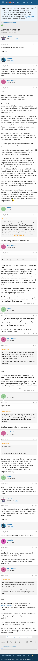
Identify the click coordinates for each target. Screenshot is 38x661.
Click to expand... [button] (19, 235)
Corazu (4, 32)
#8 (36, 402)
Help (23, 656)
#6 (36, 315)
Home (28, 656)
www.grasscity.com (7, 605)
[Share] (33, 44)
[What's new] (32, 2)
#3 (36, 88)
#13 (36, 547)
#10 (36, 484)
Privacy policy (16, 656)
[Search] (36, 2)
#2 (36, 66)
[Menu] (2, 2)
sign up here (29, 16)
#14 (36, 576)
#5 (36, 253)
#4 (36, 215)
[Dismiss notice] (35, 8)
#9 (36, 439)
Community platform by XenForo (17, 659)
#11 (36, 506)
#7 (36, 346)
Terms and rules (6, 656)
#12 (36, 532)
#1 (36, 44)
